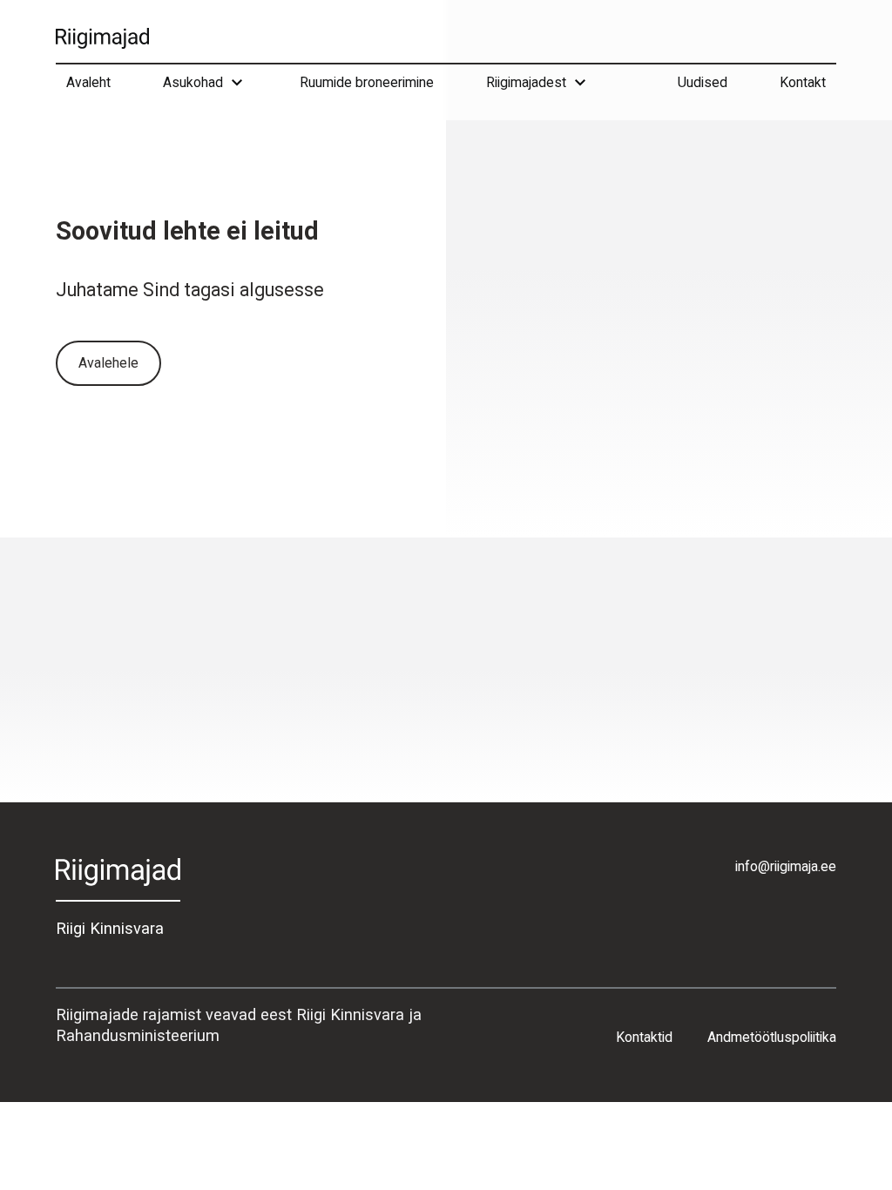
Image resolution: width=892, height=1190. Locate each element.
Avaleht (88, 82)
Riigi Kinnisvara (110, 928)
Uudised (702, 82)
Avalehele (108, 363)
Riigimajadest (526, 82)
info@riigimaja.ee (785, 866)
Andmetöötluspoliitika (771, 1037)
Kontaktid (644, 1037)
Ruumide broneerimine (367, 82)
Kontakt (803, 82)
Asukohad (193, 82)
